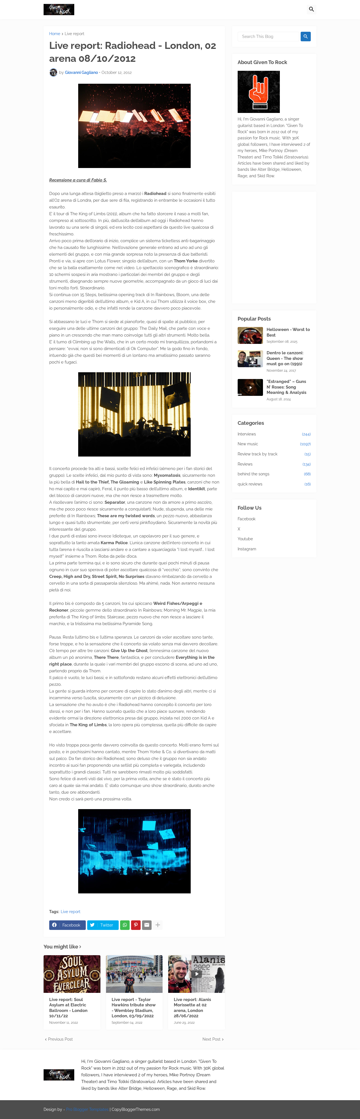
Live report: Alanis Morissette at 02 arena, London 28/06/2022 (192, 1008)
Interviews (274, 434)
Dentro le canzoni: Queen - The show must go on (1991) (285, 358)
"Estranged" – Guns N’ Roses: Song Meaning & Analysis (286, 387)
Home (54, 34)
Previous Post (60, 1039)
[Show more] (158, 925)
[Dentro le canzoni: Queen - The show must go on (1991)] (250, 358)
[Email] (147, 925)
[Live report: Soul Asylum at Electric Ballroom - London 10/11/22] (72, 974)
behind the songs (274, 474)
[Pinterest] (136, 925)
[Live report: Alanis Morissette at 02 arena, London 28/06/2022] (196, 974)
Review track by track (274, 454)
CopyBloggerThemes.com (136, 1109)
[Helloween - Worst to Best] (250, 335)
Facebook (246, 519)
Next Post (211, 1039)
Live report (74, 34)
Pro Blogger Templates (87, 1109)
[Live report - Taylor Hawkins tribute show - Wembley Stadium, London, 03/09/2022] (134, 974)
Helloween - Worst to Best (288, 332)
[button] (311, 9)
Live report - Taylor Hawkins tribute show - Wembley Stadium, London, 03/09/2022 (134, 1008)
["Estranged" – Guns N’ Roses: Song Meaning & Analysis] (250, 387)
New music (274, 444)
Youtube (245, 539)
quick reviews (274, 484)
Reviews (274, 464)
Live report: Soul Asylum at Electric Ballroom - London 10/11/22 (68, 1008)
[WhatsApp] (125, 925)
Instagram (247, 549)
